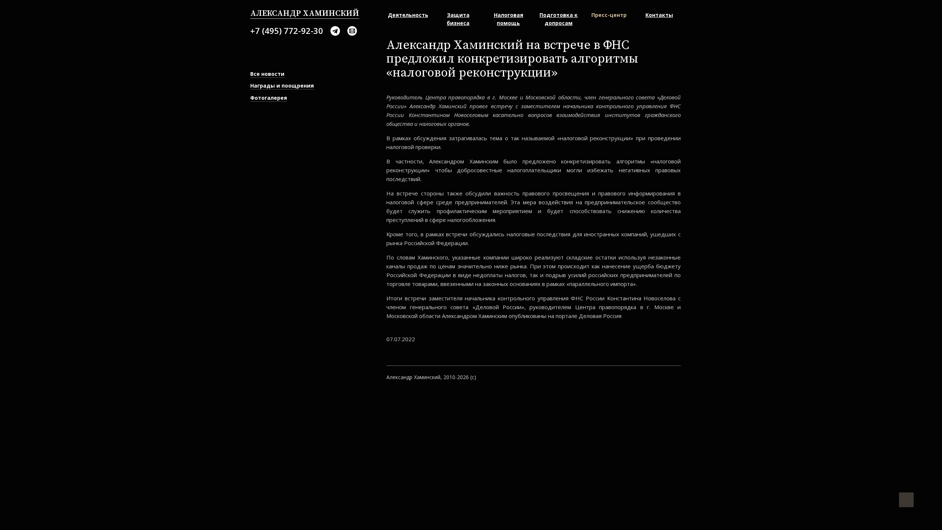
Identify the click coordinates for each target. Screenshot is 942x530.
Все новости (267, 73)
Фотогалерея (268, 97)
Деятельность (408, 14)
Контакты (659, 14)
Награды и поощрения (282, 85)
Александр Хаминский (304, 13)
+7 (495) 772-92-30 (286, 30)
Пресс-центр (609, 14)
